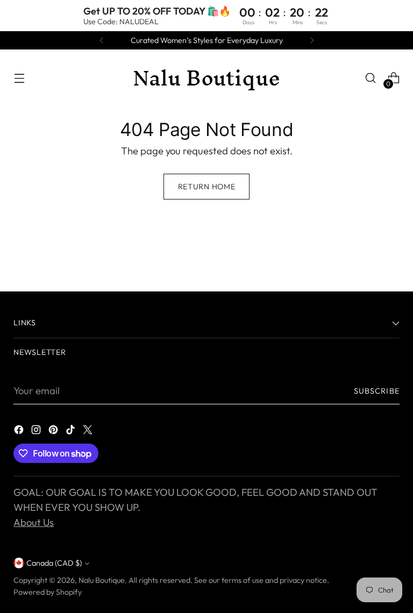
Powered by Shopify (47, 592)
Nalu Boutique (102, 580)
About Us (33, 522)
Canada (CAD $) (54, 563)
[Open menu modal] (19, 78)
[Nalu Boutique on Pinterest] (54, 431)
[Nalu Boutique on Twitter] (88, 431)
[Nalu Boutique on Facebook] (19, 431)
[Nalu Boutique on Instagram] (37, 431)
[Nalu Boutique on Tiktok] (71, 431)
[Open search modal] (371, 78)
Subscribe (377, 391)
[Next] (312, 40)
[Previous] (101, 40)
